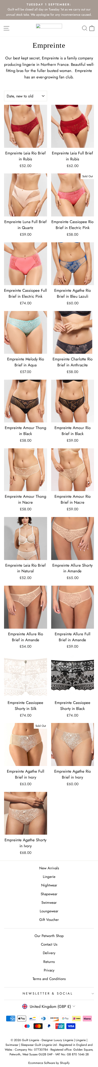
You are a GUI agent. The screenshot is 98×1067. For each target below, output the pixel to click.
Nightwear (49, 885)
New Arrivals (49, 868)
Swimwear (49, 902)
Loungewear (49, 911)
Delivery (49, 953)
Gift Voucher (49, 919)
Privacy (49, 970)
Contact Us (49, 944)
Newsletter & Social (48, 993)
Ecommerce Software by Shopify (49, 1063)
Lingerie (49, 876)
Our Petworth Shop (49, 935)
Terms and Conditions (49, 978)
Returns (49, 961)
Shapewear (49, 894)
